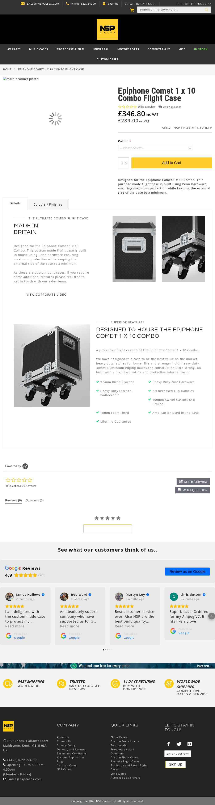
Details (15, 203)
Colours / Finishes (48, 204)
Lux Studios (118, 773)
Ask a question (172, 107)
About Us (63, 737)
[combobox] (174, 10)
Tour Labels (119, 745)
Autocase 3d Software (125, 777)
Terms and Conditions (72, 753)
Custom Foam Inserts (125, 741)
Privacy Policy (66, 745)
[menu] (107, 54)
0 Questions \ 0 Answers (21, 486)
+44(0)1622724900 (83, 3)
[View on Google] (9, 597)
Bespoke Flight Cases (125, 761)
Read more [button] (15, 626)
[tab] (15, 204)
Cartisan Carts (67, 765)
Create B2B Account (140, 4)
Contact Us (64, 741)
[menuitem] (14, 49)
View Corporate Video (46, 294)
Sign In (113, 3)
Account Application (70, 757)
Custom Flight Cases (124, 757)
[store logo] (107, 29)
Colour (123, 141)
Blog (60, 761)
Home (7, 69)
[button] (194, 4)
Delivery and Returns (71, 749)
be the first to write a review (107, 528)
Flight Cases (119, 737)
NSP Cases (64, 769)
